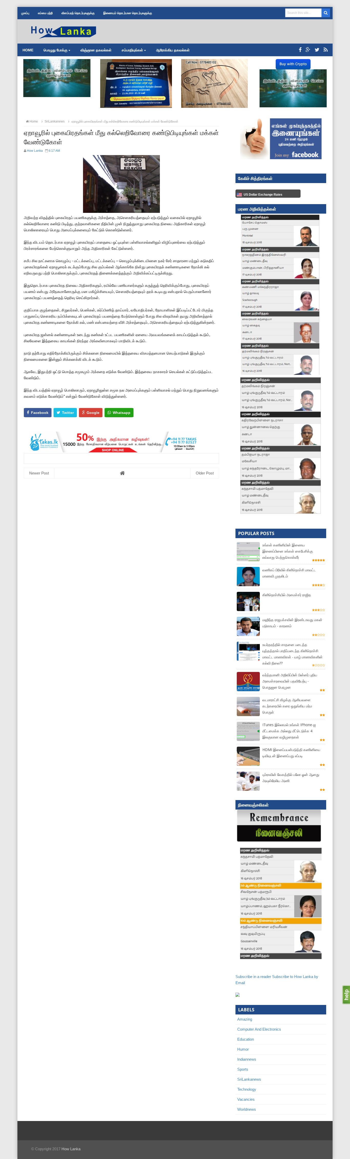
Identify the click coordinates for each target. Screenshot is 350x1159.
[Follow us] (317, 50)
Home (28, 50)
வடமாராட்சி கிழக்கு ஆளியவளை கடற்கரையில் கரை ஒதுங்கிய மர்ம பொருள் (287, 706)
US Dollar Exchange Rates (263, 194)
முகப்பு (25, 13)
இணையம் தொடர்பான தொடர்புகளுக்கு (127, 13)
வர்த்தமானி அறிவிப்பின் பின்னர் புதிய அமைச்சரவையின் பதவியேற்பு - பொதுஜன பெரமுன (289, 681)
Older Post (205, 473)
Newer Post (39, 473)
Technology (246, 1089)
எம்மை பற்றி (45, 13)
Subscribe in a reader (253, 976)
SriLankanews (249, 1079)
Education (245, 1039)
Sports (242, 1069)
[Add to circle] (308, 50)
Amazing (244, 1019)
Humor (243, 1049)
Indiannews (246, 1059)
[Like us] (300, 50)
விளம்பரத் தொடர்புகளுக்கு (78, 13)
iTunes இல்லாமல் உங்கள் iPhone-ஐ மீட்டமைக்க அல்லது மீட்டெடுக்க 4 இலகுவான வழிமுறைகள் (289, 730)
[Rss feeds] (325, 50)
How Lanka (70, 1149)
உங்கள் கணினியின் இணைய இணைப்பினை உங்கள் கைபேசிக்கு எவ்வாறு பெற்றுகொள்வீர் (287, 551)
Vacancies (246, 1099)
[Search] (326, 12)
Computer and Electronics (259, 1029)
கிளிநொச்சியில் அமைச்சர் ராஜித (286, 594)
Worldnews (246, 1109)
